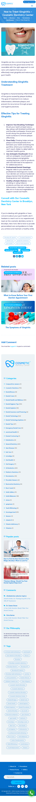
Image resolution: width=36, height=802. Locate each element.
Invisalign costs (22, 722)
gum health (9, 243)
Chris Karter (10, 615)
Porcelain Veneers (11, 480)
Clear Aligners (26, 681)
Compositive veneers (13, 384)
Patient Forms (14, 769)
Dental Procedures (24, 707)
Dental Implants (11, 408)
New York (12, 725)
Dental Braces (10, 392)
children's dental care (11, 681)
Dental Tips (9, 424)
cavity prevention (11, 677)
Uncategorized (11, 512)
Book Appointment (29, 2)
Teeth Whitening (11, 508)
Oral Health (9, 460)
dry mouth (24, 710)
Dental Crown (10, 396)
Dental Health (11, 703)
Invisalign (9, 456)
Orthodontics (10, 468)
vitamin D (9, 520)
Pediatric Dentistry (12, 472)
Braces (27, 655)
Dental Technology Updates (15, 420)
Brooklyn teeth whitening (13, 674)
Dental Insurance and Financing (16, 412)
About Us (13, 766)
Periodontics (18, 252)
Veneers (25, 747)
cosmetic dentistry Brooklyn (17, 692)
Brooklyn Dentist (12, 666)
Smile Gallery (10, 492)
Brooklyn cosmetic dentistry (17, 663)
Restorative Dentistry (13, 484)
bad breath (27, 652)
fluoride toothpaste (12, 714)
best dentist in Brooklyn (14, 655)
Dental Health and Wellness (17, 247)
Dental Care (10, 240)
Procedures (23, 766)
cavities (27, 674)
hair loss (8, 452)
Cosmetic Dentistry (25, 237)
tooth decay (24, 744)
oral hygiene (11, 729)
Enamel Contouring (12, 436)
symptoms (9, 504)
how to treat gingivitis (22, 243)
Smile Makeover (11, 496)
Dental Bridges (12, 699)
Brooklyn (17, 659)
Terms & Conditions (25, 793)
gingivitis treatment (23, 240)
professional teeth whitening (17, 733)
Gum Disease (25, 250)
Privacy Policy (15, 793)
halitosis (22, 718)
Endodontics (10, 440)
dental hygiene (23, 703)
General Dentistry (11, 444)
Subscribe (18, 782)
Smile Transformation (17, 740)
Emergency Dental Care (13, 428)
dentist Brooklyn (12, 710)
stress (8, 500)
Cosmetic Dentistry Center (17, 696)
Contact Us (18, 773)
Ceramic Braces (24, 677)
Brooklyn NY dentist (10, 237)
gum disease (25, 714)
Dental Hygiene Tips (11, 250)
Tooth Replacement (13, 747)
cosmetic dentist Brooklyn (17, 685)
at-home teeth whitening (12, 652)
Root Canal (9, 488)
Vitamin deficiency (12, 524)
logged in (13, 346)
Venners (8, 516)
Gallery (25, 769)
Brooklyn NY (24, 666)
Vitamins (8, 528)
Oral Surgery (10, 464)
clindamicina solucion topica (16, 596)
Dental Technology (12, 416)
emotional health (11, 432)
